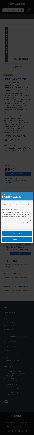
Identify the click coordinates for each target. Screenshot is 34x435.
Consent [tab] (5, 204)
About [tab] (28, 204)
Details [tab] (17, 204)
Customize (16, 239)
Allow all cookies (17, 233)
